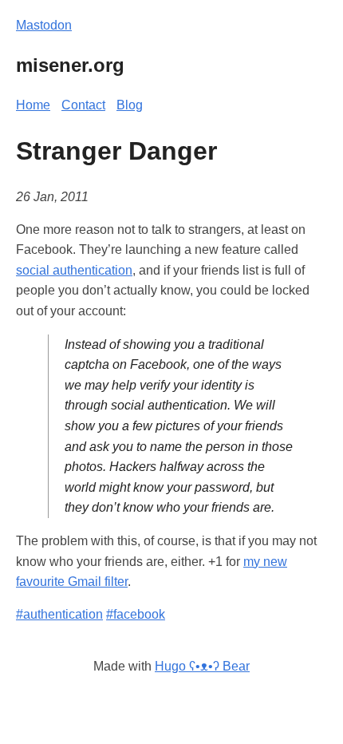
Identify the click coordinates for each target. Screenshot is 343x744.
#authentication (59, 614)
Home (33, 105)
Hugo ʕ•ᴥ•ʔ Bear (202, 666)
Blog (129, 105)
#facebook (135, 614)
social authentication (74, 270)
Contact (83, 105)
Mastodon (44, 25)
